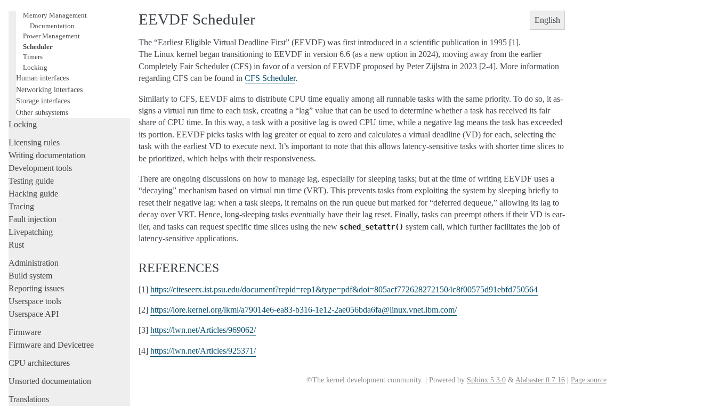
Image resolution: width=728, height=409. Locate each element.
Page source (588, 380)
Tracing (21, 206)
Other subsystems (42, 112)
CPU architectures (39, 362)
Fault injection (32, 219)
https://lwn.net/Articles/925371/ (203, 350)
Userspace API (34, 313)
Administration (34, 262)
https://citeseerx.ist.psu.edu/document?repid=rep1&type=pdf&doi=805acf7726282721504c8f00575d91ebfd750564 (344, 289)
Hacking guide (33, 193)
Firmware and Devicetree (51, 344)
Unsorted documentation (50, 381)
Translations (29, 399)
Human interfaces (42, 77)
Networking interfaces (49, 89)
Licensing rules (34, 142)
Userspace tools (35, 301)
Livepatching (31, 231)
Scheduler (38, 47)
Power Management (51, 36)
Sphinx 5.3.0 (486, 380)
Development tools (40, 168)
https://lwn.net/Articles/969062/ (203, 329)
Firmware (25, 332)
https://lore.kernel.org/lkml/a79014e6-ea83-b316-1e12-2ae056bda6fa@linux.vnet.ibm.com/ (303, 309)
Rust (16, 244)
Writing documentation (47, 155)
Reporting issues (36, 288)
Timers (33, 57)
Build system (30, 275)
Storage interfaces (43, 100)
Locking (35, 67)
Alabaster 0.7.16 (540, 380)
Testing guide (31, 180)
